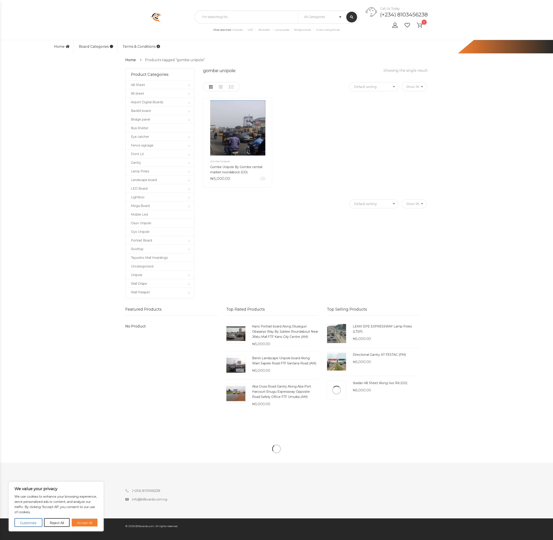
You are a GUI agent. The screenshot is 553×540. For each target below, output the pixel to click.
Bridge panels (302, 29)
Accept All (84, 523)
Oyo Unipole (140, 232)
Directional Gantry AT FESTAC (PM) (379, 355)
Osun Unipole (141, 223)
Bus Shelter (139, 128)
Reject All (57, 523)
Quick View (262, 178)
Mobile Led (139, 214)
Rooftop (137, 249)
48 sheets (264, 29)
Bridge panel (140, 119)
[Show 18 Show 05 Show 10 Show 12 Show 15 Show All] (414, 86)
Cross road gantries (328, 29)
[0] (422, 26)
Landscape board (144, 180)
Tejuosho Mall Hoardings (149, 258)
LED (250, 29)
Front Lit (137, 154)
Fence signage (142, 145)
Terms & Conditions (139, 46)
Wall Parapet (140, 292)
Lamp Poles (140, 171)
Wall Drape (139, 284)
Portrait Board (141, 240)
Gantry (136, 163)
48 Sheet (138, 85)
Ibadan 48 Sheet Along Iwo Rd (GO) (380, 383)
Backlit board (141, 111)
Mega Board (140, 206)
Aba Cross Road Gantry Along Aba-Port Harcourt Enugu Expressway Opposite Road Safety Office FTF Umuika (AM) (281, 391)
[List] (231, 87)
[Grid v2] (220, 87)
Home (59, 46)
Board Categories (94, 46)
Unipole (136, 275)
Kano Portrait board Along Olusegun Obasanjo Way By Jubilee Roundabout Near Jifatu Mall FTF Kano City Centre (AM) (285, 331)
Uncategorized (142, 266)
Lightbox (137, 197)
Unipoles (237, 29)
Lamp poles (282, 29)
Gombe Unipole (220, 161)
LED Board (139, 189)
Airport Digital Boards (147, 102)
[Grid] (210, 87)
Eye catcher (140, 137)
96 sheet (137, 93)
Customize (28, 523)
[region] (56, 506)
